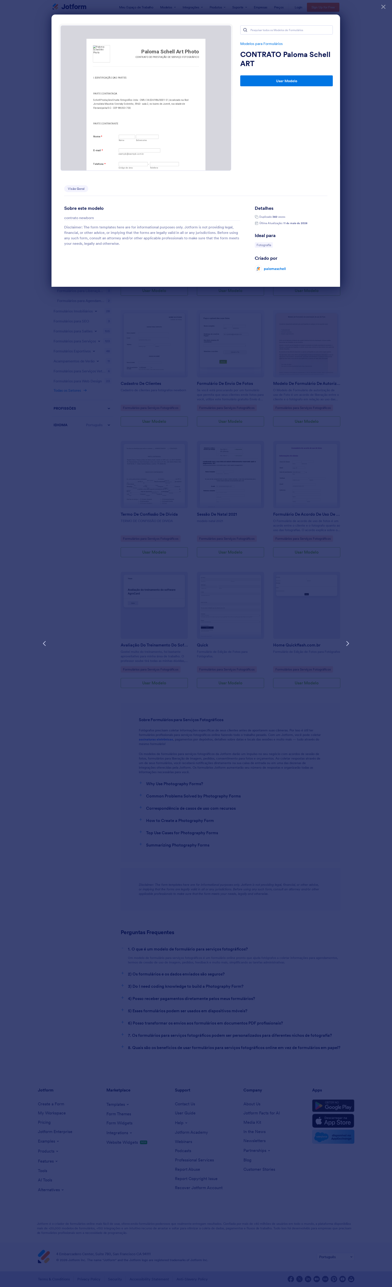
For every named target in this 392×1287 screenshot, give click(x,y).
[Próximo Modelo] (347, 643)
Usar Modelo (286, 81)
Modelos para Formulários (261, 43)
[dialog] (196, 643)
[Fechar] (383, 7)
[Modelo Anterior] (44, 643)
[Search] (245, 30)
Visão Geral (76, 189)
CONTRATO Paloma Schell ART (285, 59)
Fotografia (264, 245)
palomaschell (275, 268)
